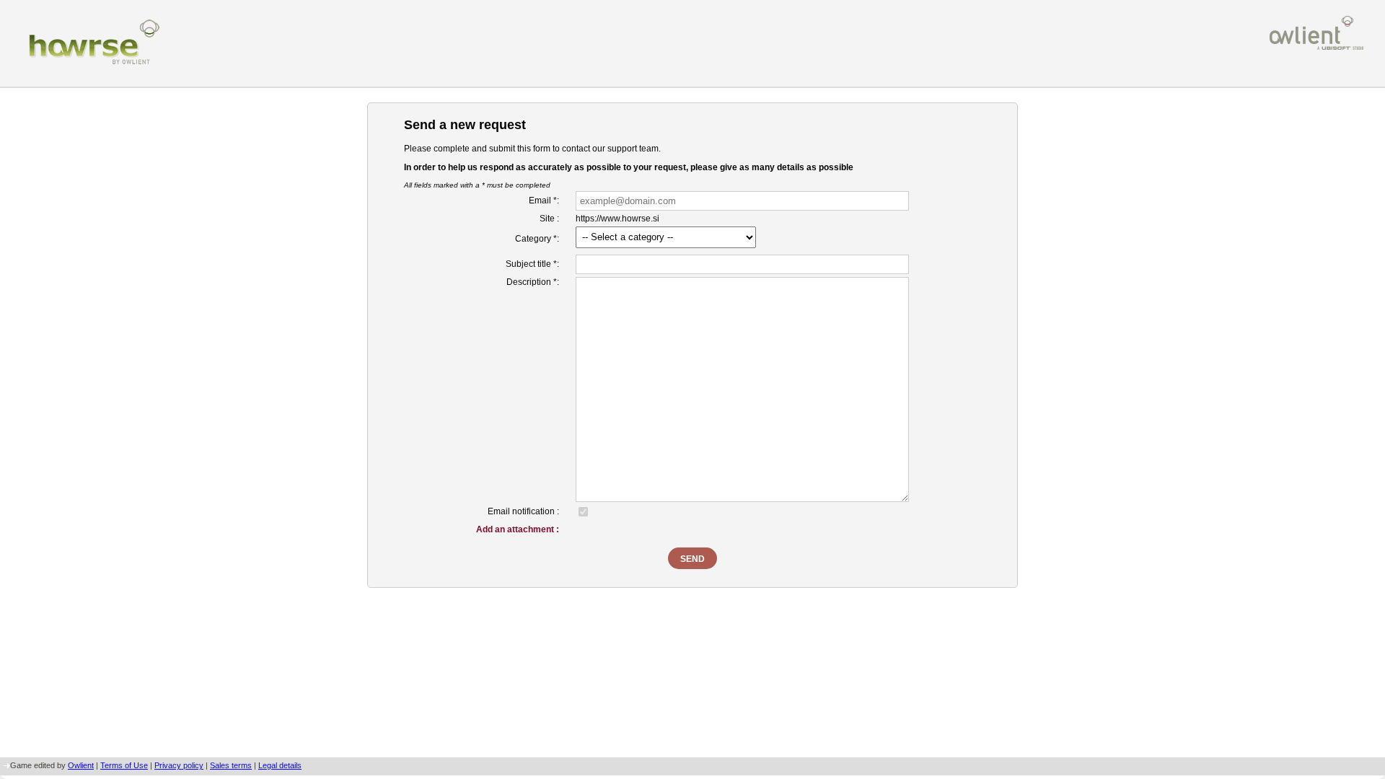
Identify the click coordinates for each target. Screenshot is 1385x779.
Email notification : (523, 511)
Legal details (280, 765)
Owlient (81, 765)
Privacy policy (178, 765)
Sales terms (231, 765)
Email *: (544, 200)
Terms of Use (124, 765)
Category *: (537, 239)
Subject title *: (532, 264)
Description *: (532, 282)
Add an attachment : (517, 529)
